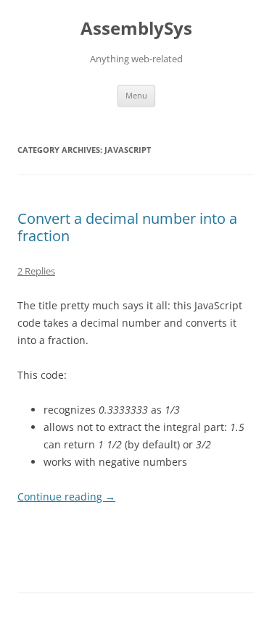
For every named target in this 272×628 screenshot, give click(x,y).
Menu (136, 95)
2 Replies (36, 270)
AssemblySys (136, 28)
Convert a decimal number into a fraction (127, 227)
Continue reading (66, 496)
